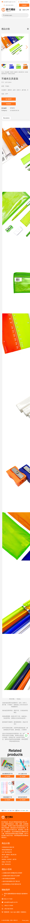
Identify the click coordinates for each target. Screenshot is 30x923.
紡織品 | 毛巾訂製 (6, 862)
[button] (27, 47)
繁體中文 (25, 10)
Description (6, 118)
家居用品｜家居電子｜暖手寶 (9, 859)
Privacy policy (25, 920)
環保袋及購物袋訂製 (7, 849)
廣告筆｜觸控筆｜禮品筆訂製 (17, 72)
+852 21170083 (24, 2)
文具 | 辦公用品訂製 (7, 852)
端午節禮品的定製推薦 (9, 878)
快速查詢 (8, 104)
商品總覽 (7, 72)
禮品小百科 (7, 869)
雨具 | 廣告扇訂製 (6, 864)
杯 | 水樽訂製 (5, 857)
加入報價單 (9, 99)
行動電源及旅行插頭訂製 (8, 847)
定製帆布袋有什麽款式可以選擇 (11, 875)
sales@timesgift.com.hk (9, 2)
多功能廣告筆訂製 (14, 110)
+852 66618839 (9, 5)
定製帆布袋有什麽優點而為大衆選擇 (12, 873)
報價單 (25, 5)
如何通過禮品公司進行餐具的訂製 (12, 884)
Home (2, 72)
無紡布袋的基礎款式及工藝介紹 (11, 881)
